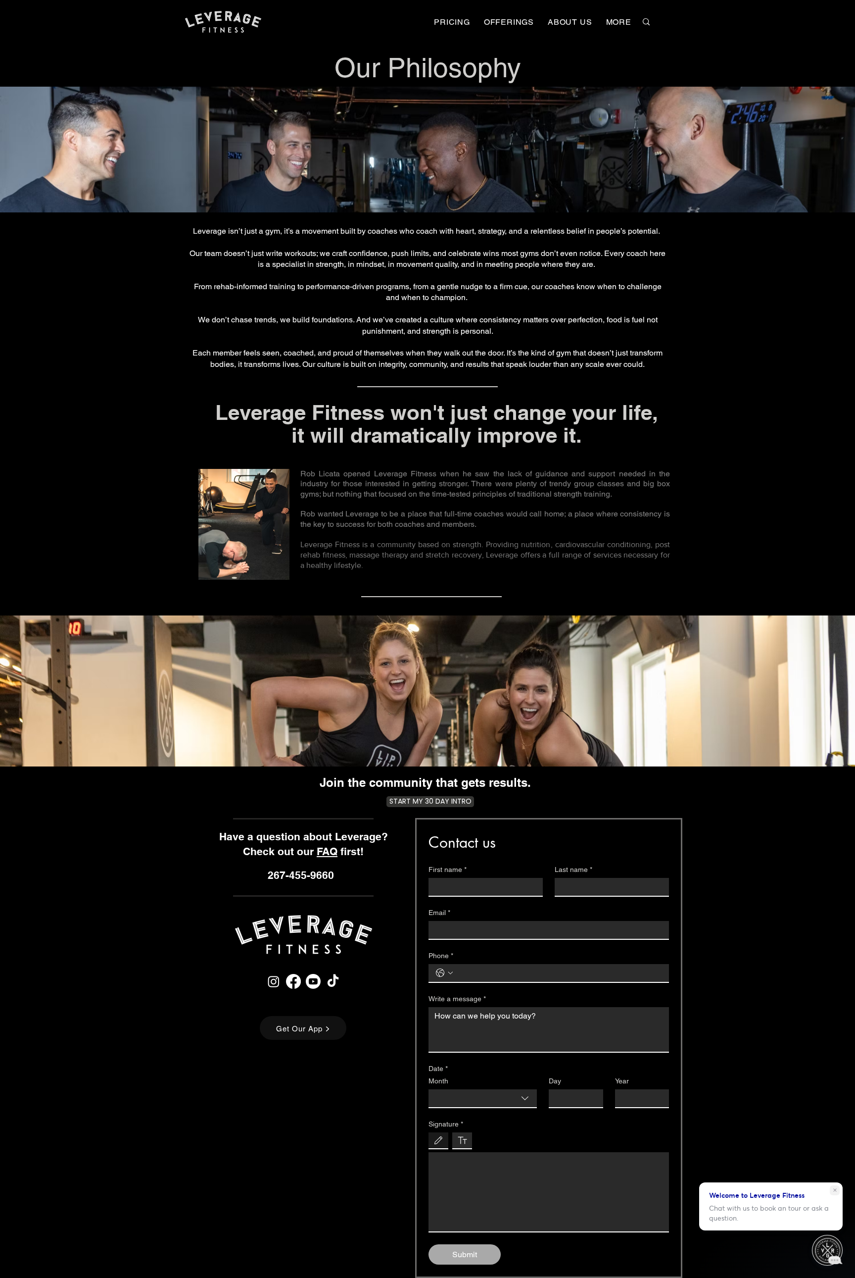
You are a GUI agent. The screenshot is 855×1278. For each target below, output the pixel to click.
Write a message (457, 999)
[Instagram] (273, 981)
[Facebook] (293, 981)
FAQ (327, 851)
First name (447, 869)
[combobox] (482, 1098)
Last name (573, 869)
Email (439, 913)
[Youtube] (313, 981)
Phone (440, 956)
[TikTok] (333, 981)
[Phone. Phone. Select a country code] (444, 973)
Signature (445, 1124)
